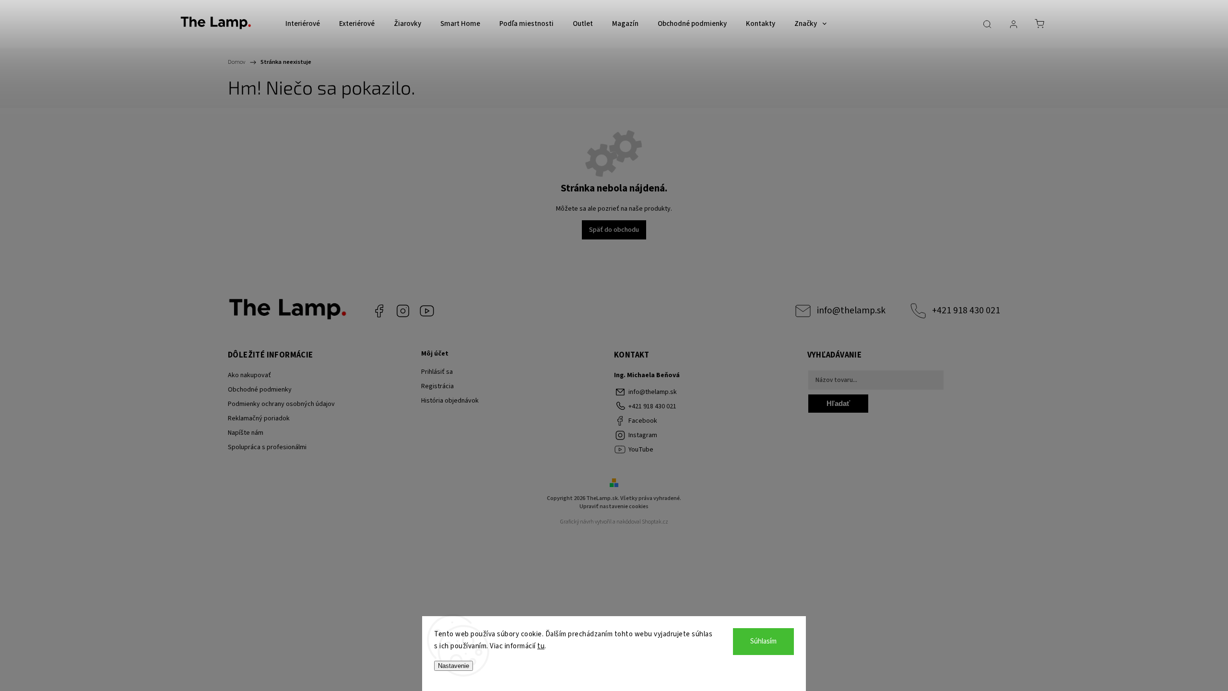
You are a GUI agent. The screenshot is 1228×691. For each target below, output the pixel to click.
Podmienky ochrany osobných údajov (281, 404)
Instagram (403, 311)
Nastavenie (453, 665)
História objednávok (450, 400)
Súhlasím (763, 641)
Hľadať (838, 403)
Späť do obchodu (614, 230)
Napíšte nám (245, 433)
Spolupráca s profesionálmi (267, 447)
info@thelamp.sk (851, 310)
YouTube (427, 311)
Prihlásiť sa (437, 372)
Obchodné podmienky (260, 389)
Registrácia (437, 386)
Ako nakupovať (249, 375)
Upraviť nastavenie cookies (614, 506)
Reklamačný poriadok (259, 418)
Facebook (379, 311)
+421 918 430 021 (966, 310)
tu (540, 646)
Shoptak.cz (655, 522)
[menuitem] (302, 24)
